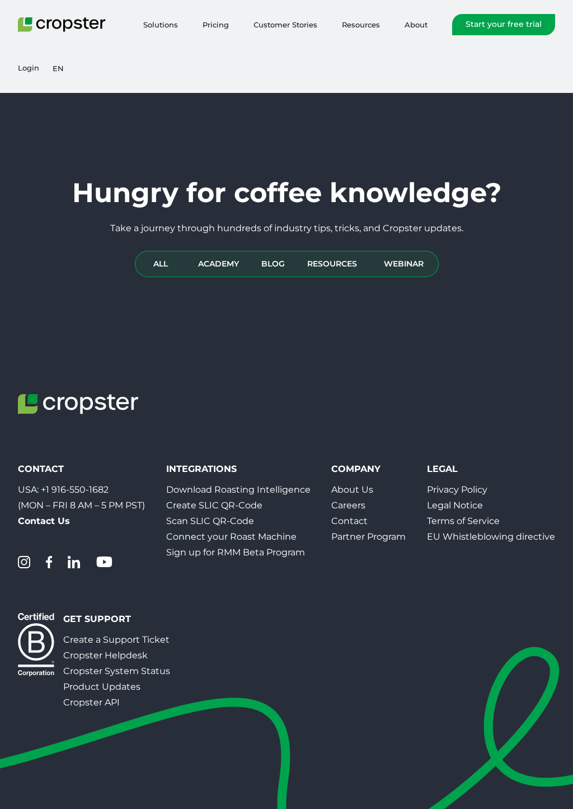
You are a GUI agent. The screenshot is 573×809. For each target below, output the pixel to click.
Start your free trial (504, 24)
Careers (348, 505)
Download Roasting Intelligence (238, 489)
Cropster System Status (116, 671)
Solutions (160, 24)
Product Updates (101, 686)
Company (356, 469)
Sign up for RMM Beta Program (235, 552)
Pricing (216, 24)
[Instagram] (24, 562)
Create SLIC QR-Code (214, 505)
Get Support (97, 619)
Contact (349, 521)
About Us (352, 489)
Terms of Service (463, 521)
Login (28, 68)
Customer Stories (285, 24)
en (58, 68)
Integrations (201, 469)
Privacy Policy (457, 489)
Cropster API (91, 702)
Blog (273, 264)
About (416, 24)
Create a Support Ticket (116, 639)
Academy (218, 264)
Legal (442, 469)
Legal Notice (455, 505)
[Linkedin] (74, 562)
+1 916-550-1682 (75, 489)
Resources (361, 24)
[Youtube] (104, 562)
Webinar (404, 264)
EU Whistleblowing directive (491, 536)
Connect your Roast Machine (231, 536)
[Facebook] (49, 562)
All (160, 264)
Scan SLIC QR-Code (210, 521)
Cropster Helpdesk (105, 655)
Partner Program (368, 536)
